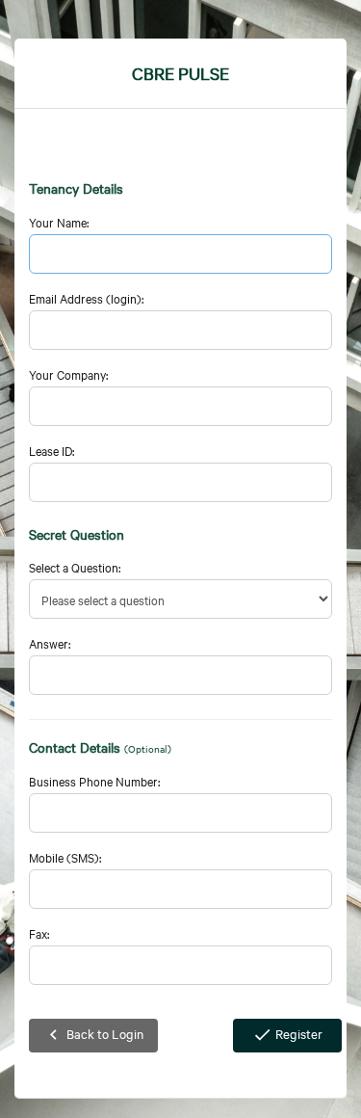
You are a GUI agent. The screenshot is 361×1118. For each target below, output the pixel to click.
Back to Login (93, 1035)
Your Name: (59, 221)
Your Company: (68, 374)
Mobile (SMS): (65, 856)
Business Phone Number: (94, 780)
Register (287, 1035)
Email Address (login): (86, 297)
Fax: (39, 933)
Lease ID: (51, 450)
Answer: (49, 643)
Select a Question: (74, 566)
